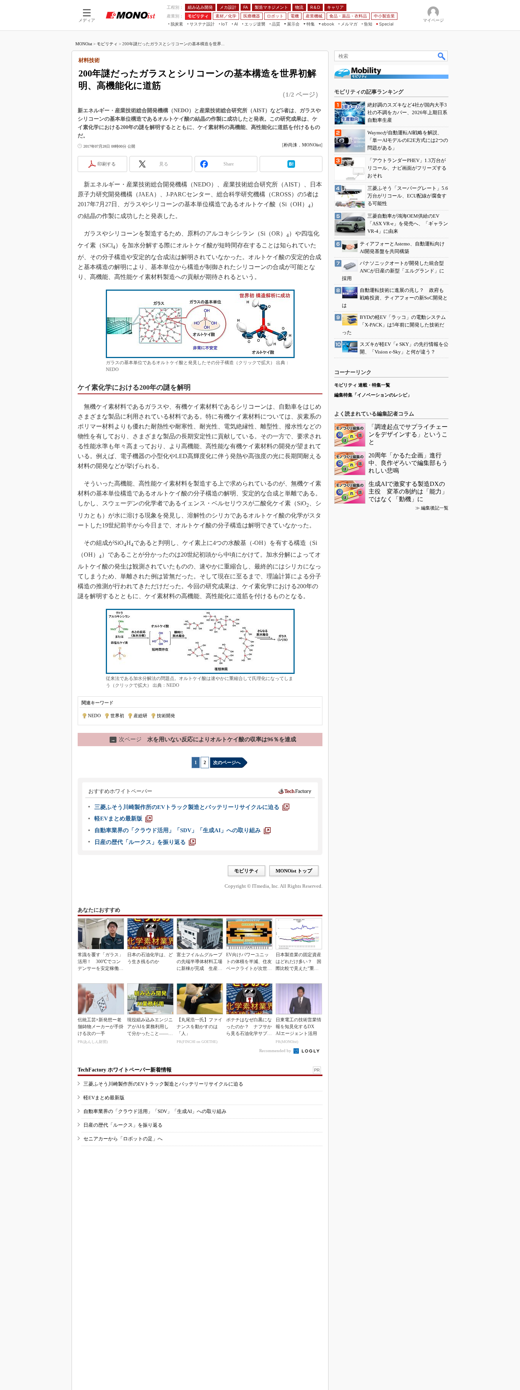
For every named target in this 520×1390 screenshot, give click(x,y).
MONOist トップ (294, 871)
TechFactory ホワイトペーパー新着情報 (125, 1070)
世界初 (117, 715)
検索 (442, 56)
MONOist (83, 43)
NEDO (94, 715)
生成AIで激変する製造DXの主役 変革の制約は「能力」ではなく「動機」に (408, 491)
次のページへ (227, 762)
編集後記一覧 (434, 508)
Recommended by (275, 1050)
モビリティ (107, 43)
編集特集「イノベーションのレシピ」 (373, 395)
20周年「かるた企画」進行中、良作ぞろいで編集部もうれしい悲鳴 (408, 463)
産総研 (140, 715)
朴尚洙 (290, 145)
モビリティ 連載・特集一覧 (362, 385)
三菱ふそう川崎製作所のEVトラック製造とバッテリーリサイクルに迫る (163, 1084)
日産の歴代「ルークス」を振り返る (123, 1125)
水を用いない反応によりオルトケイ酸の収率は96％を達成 (203, 739)
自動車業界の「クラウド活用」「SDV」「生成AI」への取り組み (155, 1111)
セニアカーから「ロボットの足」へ (123, 1139)
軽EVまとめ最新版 (103, 1097)
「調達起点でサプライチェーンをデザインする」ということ (408, 434)
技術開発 (166, 715)
